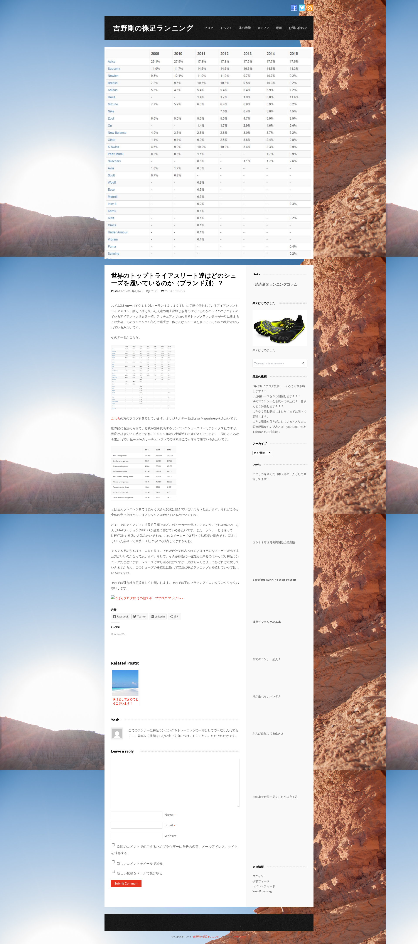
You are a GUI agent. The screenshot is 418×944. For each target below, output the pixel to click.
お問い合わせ (298, 28)
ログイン (258, 876)
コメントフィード (264, 886)
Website (171, 836)
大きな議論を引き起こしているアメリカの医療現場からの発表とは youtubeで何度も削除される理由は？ (279, 427)
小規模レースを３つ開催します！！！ (277, 396)
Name (170, 814)
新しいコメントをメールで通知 (140, 863)
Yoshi (154, 291)
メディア (263, 28)
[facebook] (293, 7)
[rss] (310, 7)
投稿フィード (261, 881)
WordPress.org (262, 891)
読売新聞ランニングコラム (276, 284)
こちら (115, 418)
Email (170, 825)
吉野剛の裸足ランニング (153, 27)
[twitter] (301, 7)
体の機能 (245, 28)
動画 (279, 28)
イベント (226, 28)
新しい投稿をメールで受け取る (140, 873)
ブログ (208, 28)
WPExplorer (239, 936)
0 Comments (177, 291)
